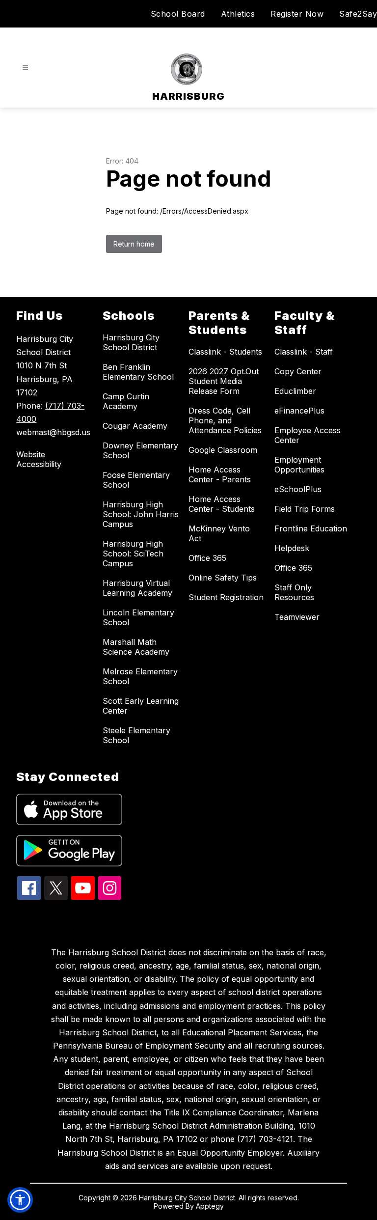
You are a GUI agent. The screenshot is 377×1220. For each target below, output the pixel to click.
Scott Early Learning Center (141, 706)
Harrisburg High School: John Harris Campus (141, 514)
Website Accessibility (38, 459)
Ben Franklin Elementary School (138, 372)
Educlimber (295, 391)
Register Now (296, 14)
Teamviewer (297, 617)
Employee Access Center (307, 435)
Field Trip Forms (304, 509)
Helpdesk (291, 548)
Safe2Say (358, 14)
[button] (20, 1200)
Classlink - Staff (303, 352)
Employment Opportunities (299, 464)
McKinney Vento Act (219, 533)
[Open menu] (25, 68)
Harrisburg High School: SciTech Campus (133, 553)
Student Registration (226, 597)
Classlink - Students (225, 352)
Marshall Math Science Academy (136, 647)
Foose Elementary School (136, 480)
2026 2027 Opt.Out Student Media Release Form (223, 381)
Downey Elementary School (140, 450)
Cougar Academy (135, 426)
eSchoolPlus (298, 489)
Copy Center (298, 371)
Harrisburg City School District (131, 342)
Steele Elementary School (136, 735)
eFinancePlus (299, 411)
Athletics (238, 14)
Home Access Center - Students (221, 504)
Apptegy (210, 1206)
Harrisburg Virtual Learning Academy (137, 588)
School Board (178, 14)
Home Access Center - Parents (219, 474)
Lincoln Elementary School (138, 617)
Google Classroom (222, 450)
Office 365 (207, 558)
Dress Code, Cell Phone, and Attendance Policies (225, 420)
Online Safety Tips (222, 577)
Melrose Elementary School (140, 676)
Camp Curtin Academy (126, 401)
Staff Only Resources (294, 592)
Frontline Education (310, 528)
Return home (134, 244)
